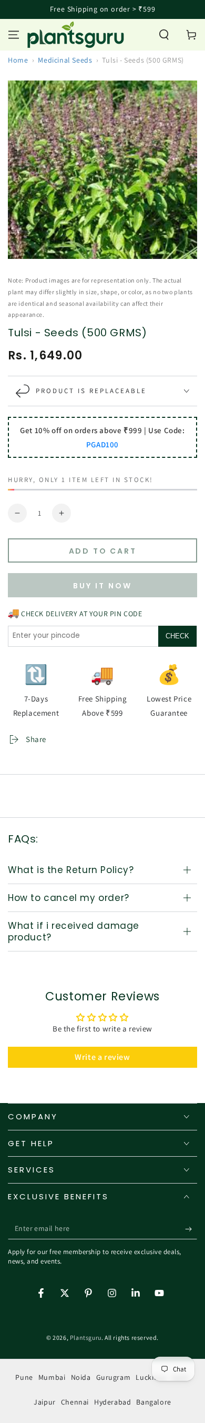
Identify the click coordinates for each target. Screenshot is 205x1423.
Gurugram (113, 1377)
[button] (164, 35)
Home (18, 60)
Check (177, 636)
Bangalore (153, 1402)
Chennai (75, 1402)
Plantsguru (85, 1337)
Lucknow (151, 1377)
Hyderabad (112, 1402)
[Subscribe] (191, 1228)
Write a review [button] (102, 1057)
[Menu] (13, 35)
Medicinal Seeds (65, 60)
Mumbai (52, 1377)
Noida (81, 1377)
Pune (24, 1377)
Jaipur (45, 1402)
